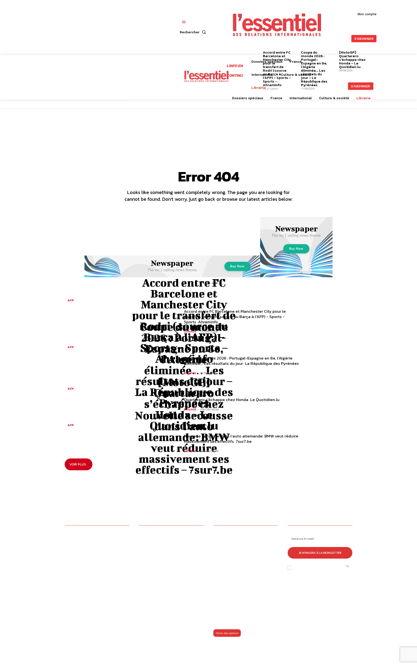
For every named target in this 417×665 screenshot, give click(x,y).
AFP (71, 300)
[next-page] (389, 53)
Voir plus (78, 464)
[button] (194, 32)
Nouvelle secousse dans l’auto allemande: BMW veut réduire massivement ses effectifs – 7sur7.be (184, 442)
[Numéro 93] (245, 572)
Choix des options (227, 633)
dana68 (190, 373)
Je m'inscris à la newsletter (320, 553)
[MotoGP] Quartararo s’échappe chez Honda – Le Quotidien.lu (184, 404)
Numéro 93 (222, 617)
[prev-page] (255, 53)
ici (347, 566)
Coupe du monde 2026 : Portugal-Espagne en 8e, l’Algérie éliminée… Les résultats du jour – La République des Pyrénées (184, 364)
